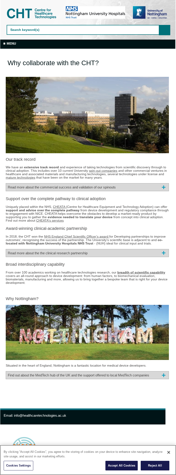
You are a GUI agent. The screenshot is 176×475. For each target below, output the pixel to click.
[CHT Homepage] (32, 13)
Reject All (155, 465)
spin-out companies (103, 170)
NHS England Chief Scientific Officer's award (76, 236)
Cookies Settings (18, 465)
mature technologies (20, 177)
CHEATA (59, 207)
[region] (88, 460)
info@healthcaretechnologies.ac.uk (40, 415)
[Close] (169, 452)
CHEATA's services (50, 220)
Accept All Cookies (121, 465)
